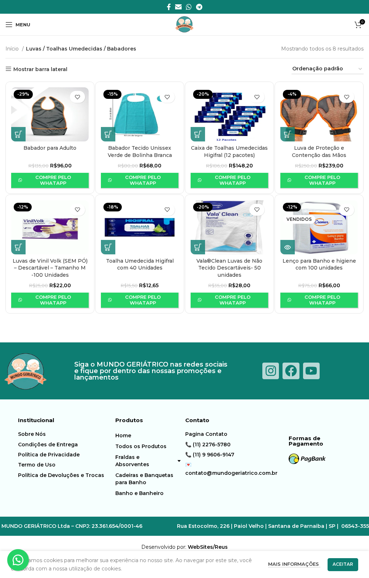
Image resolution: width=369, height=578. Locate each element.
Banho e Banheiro (139, 493)
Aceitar (343, 564)
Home (123, 435)
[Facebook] (291, 371)
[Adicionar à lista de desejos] (77, 97)
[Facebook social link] (169, 6)
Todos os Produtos (140, 446)
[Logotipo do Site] (184, 24)
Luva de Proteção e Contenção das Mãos (319, 151)
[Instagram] (270, 371)
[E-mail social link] (178, 6)
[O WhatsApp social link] (189, 6)
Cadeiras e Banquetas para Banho (144, 479)
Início (12, 48)
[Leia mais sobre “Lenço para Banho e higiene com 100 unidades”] (287, 247)
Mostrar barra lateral (40, 69)
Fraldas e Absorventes (132, 461)
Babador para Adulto (49, 148)
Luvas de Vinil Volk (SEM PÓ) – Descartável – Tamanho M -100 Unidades (50, 268)
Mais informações (294, 564)
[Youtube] (311, 371)
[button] (18, 134)
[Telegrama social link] (199, 6)
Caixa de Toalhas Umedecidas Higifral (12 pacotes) (229, 151)
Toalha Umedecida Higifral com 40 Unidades (140, 264)
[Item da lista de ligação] (61, 434)
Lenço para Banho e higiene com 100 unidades (319, 264)
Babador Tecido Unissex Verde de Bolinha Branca (140, 151)
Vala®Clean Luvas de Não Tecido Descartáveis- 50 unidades (229, 268)
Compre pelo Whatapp (53, 180)
